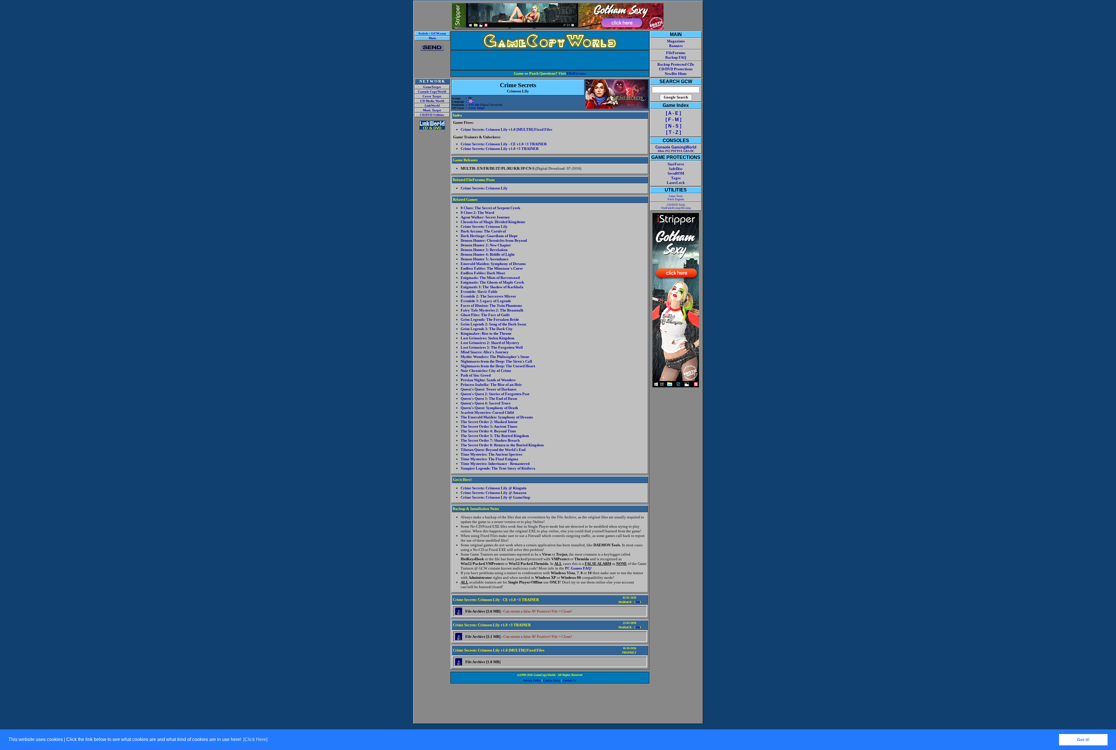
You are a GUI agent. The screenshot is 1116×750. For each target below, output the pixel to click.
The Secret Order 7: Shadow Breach (490, 440)
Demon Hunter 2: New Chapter (486, 245)
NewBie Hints (676, 73)
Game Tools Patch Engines (676, 197)
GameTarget (432, 87)
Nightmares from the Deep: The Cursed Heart (498, 366)
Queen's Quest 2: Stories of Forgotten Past (495, 394)
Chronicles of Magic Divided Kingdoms (493, 222)
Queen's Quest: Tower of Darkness (488, 389)
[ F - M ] (673, 119)
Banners (676, 46)
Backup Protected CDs (675, 64)
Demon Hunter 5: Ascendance (485, 259)
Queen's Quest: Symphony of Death (489, 408)
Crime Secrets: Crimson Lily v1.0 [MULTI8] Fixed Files (506, 129)
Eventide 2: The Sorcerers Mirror (488, 296)
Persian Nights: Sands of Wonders (488, 380)
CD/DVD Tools (676, 204)
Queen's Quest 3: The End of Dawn (489, 398)
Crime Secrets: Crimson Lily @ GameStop (495, 497)
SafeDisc (676, 169)
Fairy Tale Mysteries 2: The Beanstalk (492, 310)
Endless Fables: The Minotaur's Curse (492, 268)
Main (432, 38)
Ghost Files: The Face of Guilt (485, 315)
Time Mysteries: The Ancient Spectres (491, 454)
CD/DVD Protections (676, 69)
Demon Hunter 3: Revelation (484, 250)
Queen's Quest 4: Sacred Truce (486, 403)
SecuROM (676, 173)
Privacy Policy (532, 680)
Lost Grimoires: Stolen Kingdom (487, 338)
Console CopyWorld (432, 91)
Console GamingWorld (675, 147)
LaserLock (676, 182)
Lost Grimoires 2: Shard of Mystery (490, 343)
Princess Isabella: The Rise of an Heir (491, 384)
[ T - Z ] (673, 132)
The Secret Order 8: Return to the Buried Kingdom (502, 445)
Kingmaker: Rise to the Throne (486, 333)
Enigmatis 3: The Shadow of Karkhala (492, 287)
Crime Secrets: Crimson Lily (484, 188)
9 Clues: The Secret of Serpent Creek (490, 208)
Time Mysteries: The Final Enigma (489, 459)
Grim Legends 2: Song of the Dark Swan (493, 324)
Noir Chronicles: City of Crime (486, 370)
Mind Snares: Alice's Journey (485, 352)
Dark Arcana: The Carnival (483, 231)
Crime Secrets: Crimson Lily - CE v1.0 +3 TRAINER (504, 144)
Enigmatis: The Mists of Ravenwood (490, 277)
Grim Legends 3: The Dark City (487, 329)
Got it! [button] (1083, 739)
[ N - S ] (673, 125)
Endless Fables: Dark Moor (483, 273)
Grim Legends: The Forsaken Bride (490, 319)
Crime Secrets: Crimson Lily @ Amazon (493, 493)
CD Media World (432, 101)
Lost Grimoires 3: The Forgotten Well (492, 347)
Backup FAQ (675, 57)
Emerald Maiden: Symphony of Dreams (493, 264)
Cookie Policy (551, 680)
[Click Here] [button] (255, 739)
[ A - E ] (673, 113)
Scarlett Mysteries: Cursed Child (487, 412)
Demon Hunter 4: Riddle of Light (487, 254)
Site (637, 602)
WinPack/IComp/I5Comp (676, 208)
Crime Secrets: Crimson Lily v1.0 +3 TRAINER (500, 148)
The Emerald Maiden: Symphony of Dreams (497, 417)
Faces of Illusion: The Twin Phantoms (491, 305)
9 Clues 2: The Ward (477, 212)
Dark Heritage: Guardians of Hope (489, 236)
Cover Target (432, 96)
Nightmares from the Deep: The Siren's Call (496, 361)
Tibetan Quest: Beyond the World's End (493, 450)
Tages (676, 178)
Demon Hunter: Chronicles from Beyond (494, 240)
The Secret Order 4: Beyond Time (488, 431)
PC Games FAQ (578, 568)
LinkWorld (432, 105)
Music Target (432, 110)
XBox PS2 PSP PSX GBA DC (675, 151)
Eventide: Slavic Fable (479, 291)
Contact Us (569, 680)
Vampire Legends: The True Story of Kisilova (498, 468)
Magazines (676, 41)
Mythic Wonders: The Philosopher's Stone (495, 357)
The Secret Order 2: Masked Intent (489, 422)
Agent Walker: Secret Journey (485, 217)
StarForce (676, 164)
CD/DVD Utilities (432, 115)
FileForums (576, 73)
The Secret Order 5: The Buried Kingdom (495, 436)
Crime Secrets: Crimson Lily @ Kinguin (493, 488)
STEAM (473, 104)
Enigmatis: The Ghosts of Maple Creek (492, 282)
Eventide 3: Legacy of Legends (486, 301)
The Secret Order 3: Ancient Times (489, 426)
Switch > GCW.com (432, 33)
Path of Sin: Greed (476, 375)
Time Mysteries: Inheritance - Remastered (495, 463)
